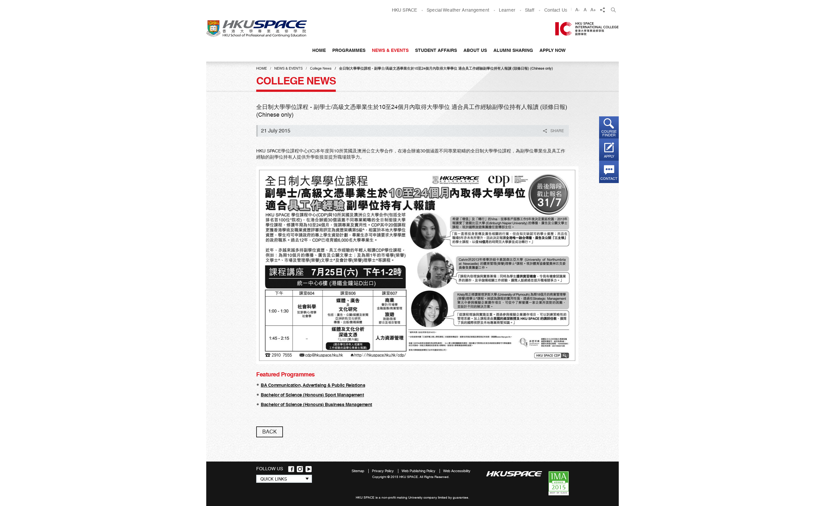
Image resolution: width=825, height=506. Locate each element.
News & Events (390, 50)
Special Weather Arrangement (458, 10)
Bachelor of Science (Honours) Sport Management (312, 394)
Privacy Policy (383, 471)
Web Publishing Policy (419, 471)
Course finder (608, 133)
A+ (593, 9)
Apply (609, 156)
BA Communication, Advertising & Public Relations (313, 385)
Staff (530, 10)
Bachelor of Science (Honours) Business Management (316, 404)
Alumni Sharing (513, 50)
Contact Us (555, 10)
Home (319, 50)
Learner (507, 10)
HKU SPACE (404, 10)
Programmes (348, 50)
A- (577, 9)
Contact (608, 179)
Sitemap (358, 471)
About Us (475, 50)
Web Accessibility (457, 471)
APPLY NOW (552, 50)
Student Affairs (436, 50)
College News (321, 68)
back (269, 432)
